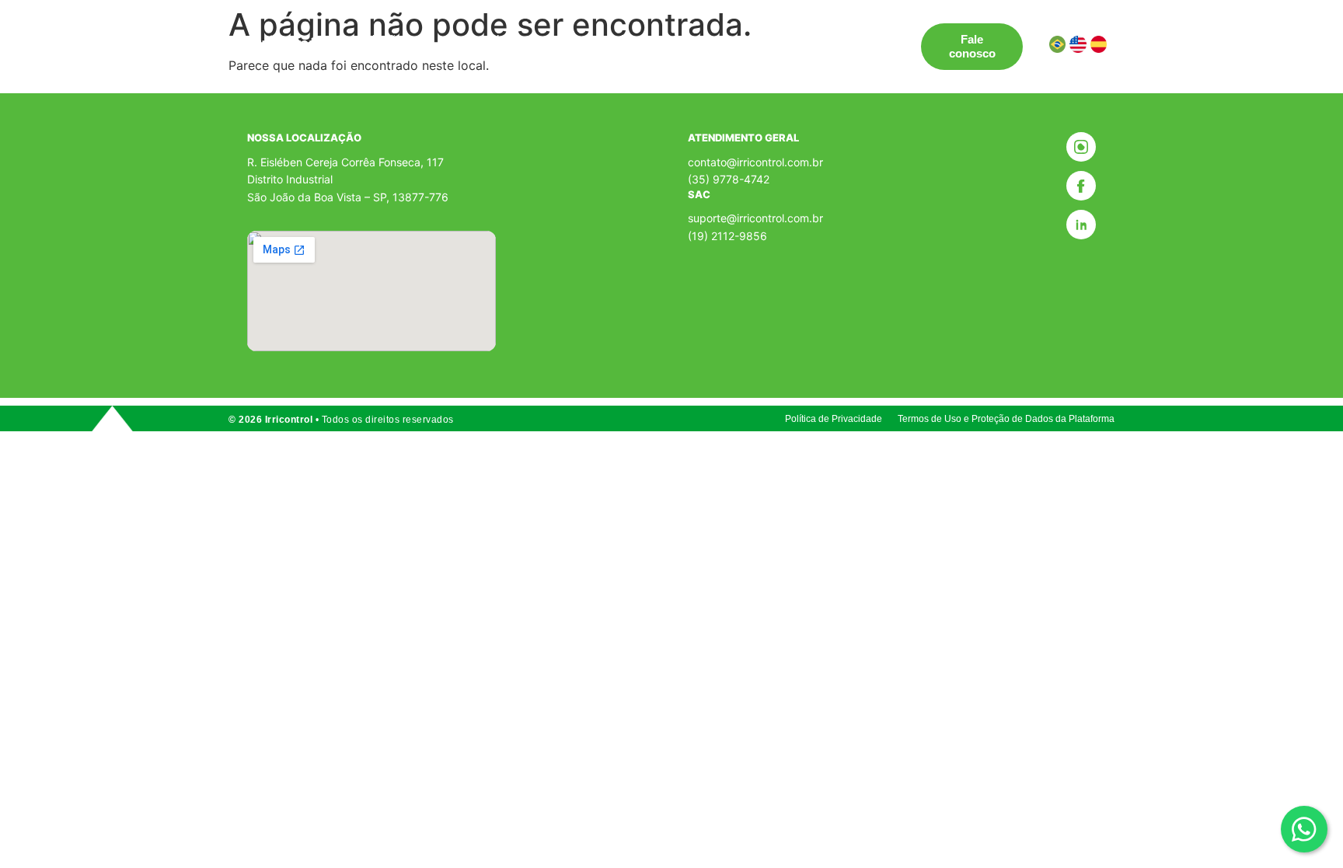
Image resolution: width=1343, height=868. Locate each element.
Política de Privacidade (833, 418)
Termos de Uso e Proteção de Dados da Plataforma (1006, 418)
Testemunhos (603, 39)
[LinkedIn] (1081, 224)
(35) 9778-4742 (728, 179)
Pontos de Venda (497, 39)
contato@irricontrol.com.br (755, 162)
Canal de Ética (799, 39)
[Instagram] (1081, 147)
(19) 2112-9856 (727, 235)
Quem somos (699, 39)
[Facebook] (1081, 185)
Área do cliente (409, 53)
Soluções (383, 39)
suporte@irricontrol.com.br (755, 218)
